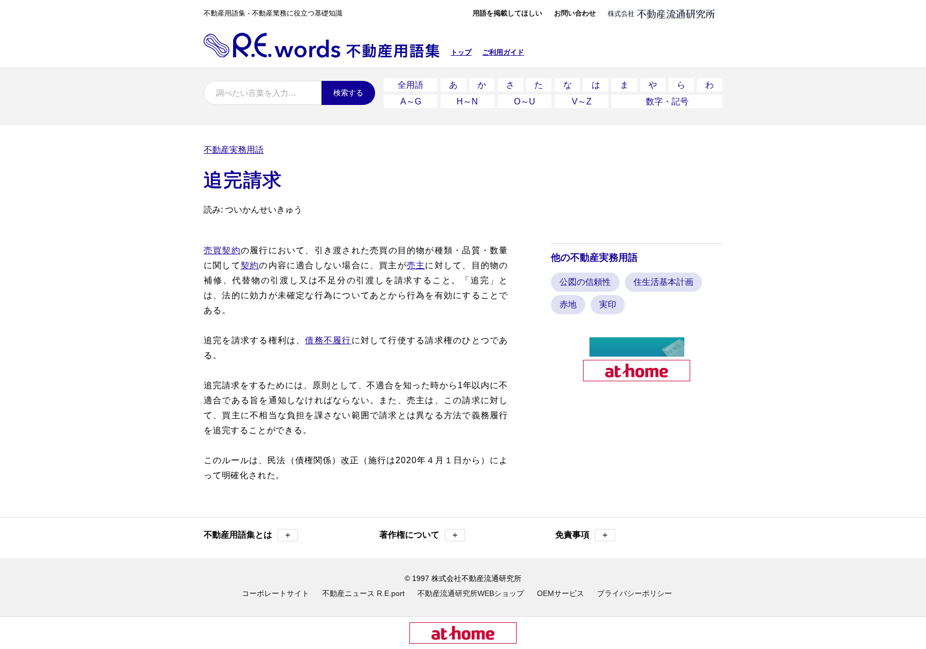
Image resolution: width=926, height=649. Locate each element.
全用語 (410, 84)
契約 (250, 265)
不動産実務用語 (234, 149)
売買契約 (222, 250)
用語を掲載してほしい (507, 13)
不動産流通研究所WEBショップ (470, 593)
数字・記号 (667, 101)
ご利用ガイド (503, 52)
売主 (416, 265)
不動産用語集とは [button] (248, 534)
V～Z (582, 101)
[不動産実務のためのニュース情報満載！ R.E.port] (636, 352)
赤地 (568, 304)
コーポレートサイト (275, 593)
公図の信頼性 (585, 281)
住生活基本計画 (663, 281)
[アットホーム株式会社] (636, 376)
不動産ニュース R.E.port (363, 593)
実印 (607, 304)
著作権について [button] (419, 534)
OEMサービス (560, 593)
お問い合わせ (575, 13)
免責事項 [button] (582, 534)
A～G (410, 101)
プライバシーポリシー (634, 593)
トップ (461, 52)
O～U (524, 101)
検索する (348, 92)
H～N (467, 101)
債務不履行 (328, 340)
